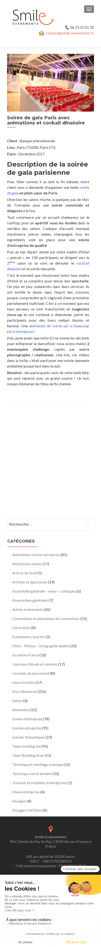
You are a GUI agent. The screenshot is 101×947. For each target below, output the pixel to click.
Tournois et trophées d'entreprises (39, 782)
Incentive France (25, 655)
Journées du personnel (30, 673)
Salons (17, 700)
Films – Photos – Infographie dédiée (40, 646)
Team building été (26, 746)
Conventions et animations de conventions (46, 618)
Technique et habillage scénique (37, 764)
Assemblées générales (30, 600)
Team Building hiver (28, 755)
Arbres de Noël (24, 573)
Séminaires (21, 709)
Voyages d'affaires (27, 810)
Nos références (24, 691)
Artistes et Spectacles (29, 582)
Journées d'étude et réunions (35, 664)
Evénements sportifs (28, 636)
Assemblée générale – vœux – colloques (44, 591)
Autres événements (27, 609)
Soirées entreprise (26, 728)
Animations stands (27, 563)
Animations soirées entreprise (36, 554)
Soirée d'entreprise (27, 719)
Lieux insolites (23, 682)
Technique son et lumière (32, 773)
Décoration (21, 627)
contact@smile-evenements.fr (70, 33)
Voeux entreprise (25, 792)
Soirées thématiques (28, 737)
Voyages (19, 801)
